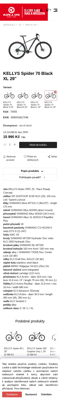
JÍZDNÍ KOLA (9, 25)
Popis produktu (30, 171)
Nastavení (31, 394)
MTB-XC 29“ (30, 25)
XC (20, 25)
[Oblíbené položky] (34, 10)
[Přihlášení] (41, 10)
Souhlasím (12, 394)
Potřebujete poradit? (30, 177)
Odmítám (46, 394)
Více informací (22, 388)
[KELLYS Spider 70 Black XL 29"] (30, 47)
